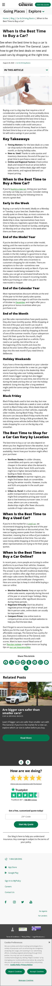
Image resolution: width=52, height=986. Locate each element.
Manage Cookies (26, 980)
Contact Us (9, 892)
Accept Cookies (37, 971)
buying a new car (18, 189)
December (20, 302)
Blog (13, 18)
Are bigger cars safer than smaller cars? (21, 711)
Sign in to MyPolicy (13, 881)
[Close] (49, 942)
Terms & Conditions (12, 937)
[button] (21, 762)
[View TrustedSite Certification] (23, 930)
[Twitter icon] (24, 902)
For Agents (43, 911)
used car (32, 523)
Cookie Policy (15, 965)
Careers (8, 886)
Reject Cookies (15, 971)
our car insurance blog (20, 647)
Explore (35, 11)
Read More (25, 737)
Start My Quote (43, 4)
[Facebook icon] (7, 902)
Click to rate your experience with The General (26, 784)
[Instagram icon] (15, 902)
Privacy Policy (26, 937)
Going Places (14, 11)
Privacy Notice (27, 965)
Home (5, 18)
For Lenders (42, 916)
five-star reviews (14, 644)
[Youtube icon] (32, 902)
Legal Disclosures (38, 937)
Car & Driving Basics (26, 18)
